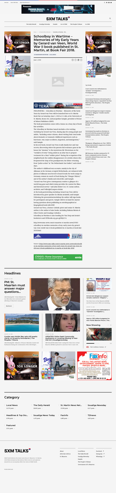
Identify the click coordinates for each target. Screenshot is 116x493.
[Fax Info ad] (94, 365)
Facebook (99, 451)
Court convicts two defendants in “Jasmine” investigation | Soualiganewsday (96, 90)
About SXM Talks (14, 2)
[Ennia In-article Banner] (58, 257)
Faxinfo (55, 24)
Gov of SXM (64, 24)
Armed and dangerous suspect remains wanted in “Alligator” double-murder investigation (98, 113)
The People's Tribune (84, 462)
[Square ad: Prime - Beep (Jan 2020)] (58, 365)
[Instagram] (109, 2)
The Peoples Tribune (76, 24)
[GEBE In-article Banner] (58, 236)
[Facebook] (106, 2)
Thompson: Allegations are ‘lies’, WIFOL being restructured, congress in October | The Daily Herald (98, 145)
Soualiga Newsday (44, 24)
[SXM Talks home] (58, 18)
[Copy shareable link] (73, 60)
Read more (10, 306)
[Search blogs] (104, 2)
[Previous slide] (108, 325)
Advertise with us (65, 454)
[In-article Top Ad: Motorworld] (58, 105)
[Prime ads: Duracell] (21, 365)
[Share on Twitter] (78, 60)
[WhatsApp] (111, 2)
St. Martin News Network (45, 32)
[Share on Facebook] (75, 60)
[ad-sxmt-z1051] (17, 66)
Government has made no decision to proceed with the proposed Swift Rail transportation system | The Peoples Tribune (97, 134)
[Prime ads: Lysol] (17, 42)
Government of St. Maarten (86, 464)
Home (35, 32)
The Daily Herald (31, 24)
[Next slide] (111, 325)
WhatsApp (99, 456)
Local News (52, 54)
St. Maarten (63, 456)
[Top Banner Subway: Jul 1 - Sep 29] (58, 9)
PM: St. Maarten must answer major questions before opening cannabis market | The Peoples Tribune (14, 287)
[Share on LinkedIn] (81, 60)
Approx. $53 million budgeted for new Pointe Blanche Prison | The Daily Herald (97, 123)
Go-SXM (87, 24)
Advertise (6, 2)
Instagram (99, 454)
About (62, 451)
